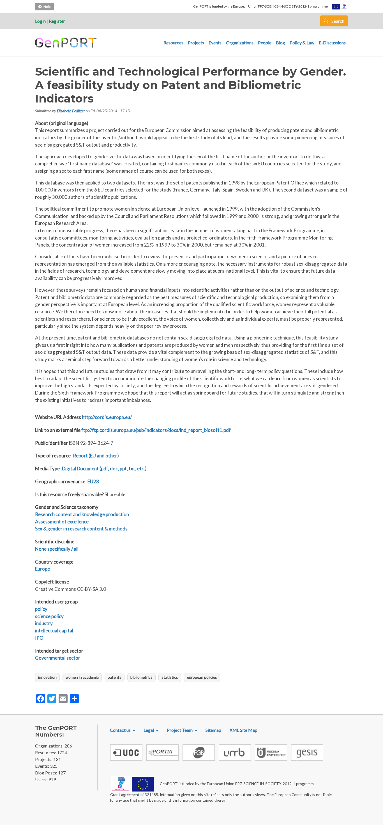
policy (41, 609)
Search (337, 21)
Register (57, 21)
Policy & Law (302, 42)
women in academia (82, 677)
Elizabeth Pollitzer (71, 110)
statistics (169, 677)
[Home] (66, 42)
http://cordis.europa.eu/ (107, 417)
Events (215, 42)
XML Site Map (243, 730)
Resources (173, 42)
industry (44, 623)
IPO (39, 638)
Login (40, 21)
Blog (280, 42)
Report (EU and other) (96, 456)
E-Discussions (332, 42)
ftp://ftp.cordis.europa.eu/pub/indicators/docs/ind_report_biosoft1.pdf (156, 430)
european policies (202, 677)
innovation (47, 677)
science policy (49, 616)
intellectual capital (54, 630)
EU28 (93, 481)
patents (114, 677)
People (264, 42)
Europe (42, 569)
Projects (196, 42)
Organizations (239, 42)
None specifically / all (57, 549)
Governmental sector (57, 658)
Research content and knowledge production (82, 514)
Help (46, 6)
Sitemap (213, 730)
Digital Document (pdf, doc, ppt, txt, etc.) (104, 468)
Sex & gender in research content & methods (81, 529)
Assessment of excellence (62, 522)
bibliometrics (141, 677)
